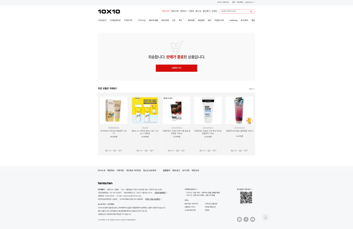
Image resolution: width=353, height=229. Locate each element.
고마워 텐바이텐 (189, 210)
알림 (233, 2)
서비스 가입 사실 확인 (152, 199)
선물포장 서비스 (189, 207)
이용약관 (120, 170)
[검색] (251, 12)
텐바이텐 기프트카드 (191, 204)
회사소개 (101, 170)
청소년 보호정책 (149, 170)
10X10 (109, 11)
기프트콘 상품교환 (211, 204)
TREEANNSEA (113, 128)
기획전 (191, 11)
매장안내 (195, 170)
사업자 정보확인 (160, 193)
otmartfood (176, 128)
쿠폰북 (207, 210)
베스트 (198, 11)
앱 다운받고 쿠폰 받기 (244, 189)
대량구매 (175, 11)
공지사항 (185, 170)
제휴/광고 (176, 170)
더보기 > (252, 89)
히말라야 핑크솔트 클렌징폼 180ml (239, 131)
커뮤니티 (165, 11)
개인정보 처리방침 (133, 170)
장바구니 (249, 2)
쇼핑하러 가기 (176, 68)
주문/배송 (240, 2)
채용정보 (110, 170)
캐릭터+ (183, 11)
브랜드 (215, 11)
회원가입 (226, 2)
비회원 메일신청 (210, 207)
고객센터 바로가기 (190, 189)
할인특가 (206, 11)
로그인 (219, 2)
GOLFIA (145, 128)
